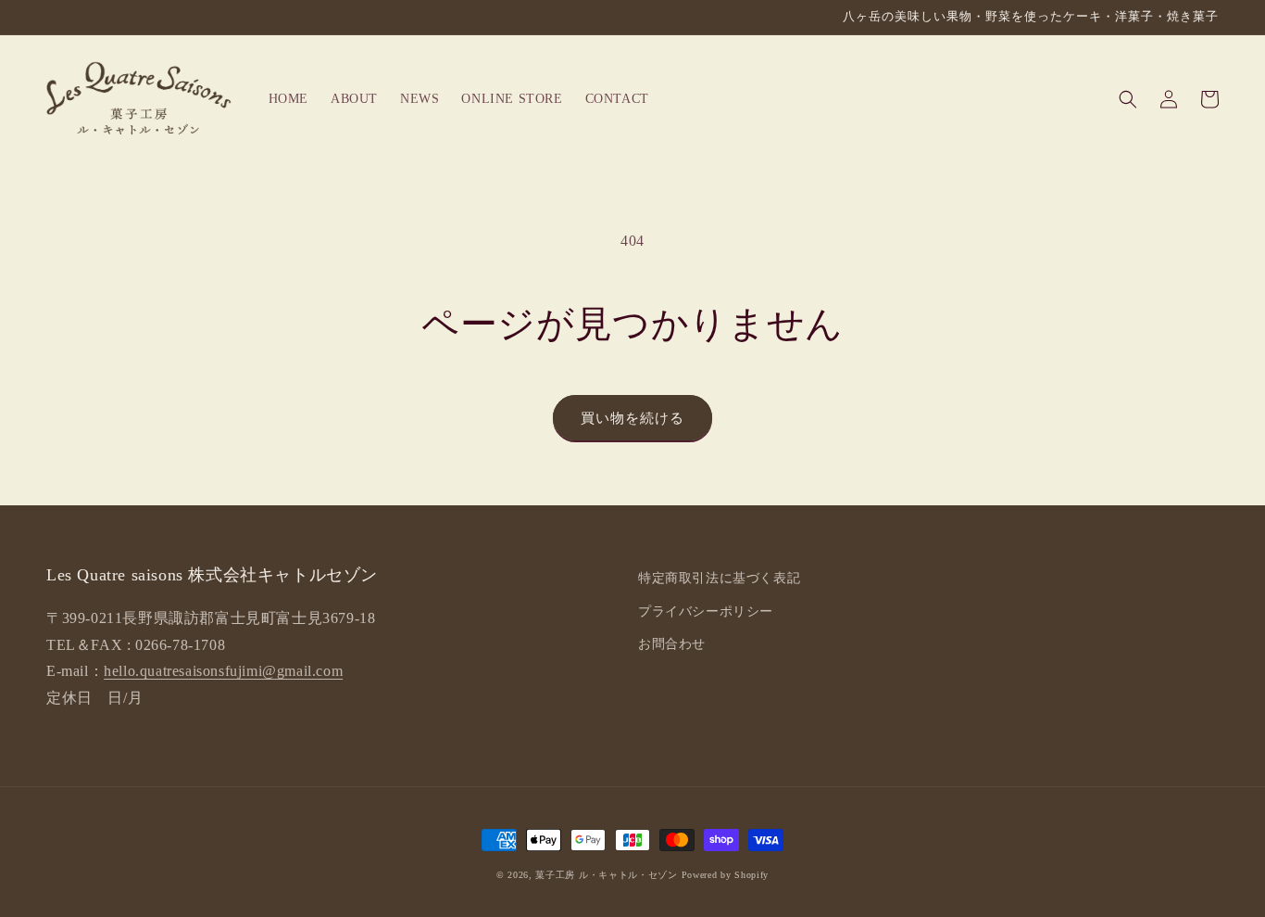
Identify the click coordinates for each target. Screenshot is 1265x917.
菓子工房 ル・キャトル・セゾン (606, 875)
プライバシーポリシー (705, 611)
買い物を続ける (632, 418)
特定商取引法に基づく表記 (719, 578)
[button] (1128, 99)
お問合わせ (672, 644)
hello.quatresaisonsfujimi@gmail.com (223, 671)
